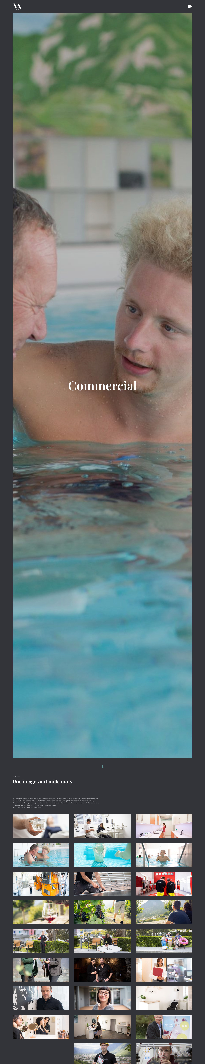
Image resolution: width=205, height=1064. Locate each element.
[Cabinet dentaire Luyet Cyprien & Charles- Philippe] (41, 826)
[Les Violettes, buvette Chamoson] (102, 970)
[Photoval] (17, 7)
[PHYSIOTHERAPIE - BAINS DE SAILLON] (41, 855)
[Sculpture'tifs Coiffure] (164, 998)
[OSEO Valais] (164, 970)
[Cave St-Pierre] (41, 970)
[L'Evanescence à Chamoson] (41, 1027)
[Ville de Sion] (41, 941)
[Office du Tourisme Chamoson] (41, 912)
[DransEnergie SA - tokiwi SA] (41, 884)
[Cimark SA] (164, 1027)
